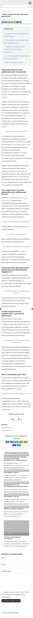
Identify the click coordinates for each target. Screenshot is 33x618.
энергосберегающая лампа (21, 144)
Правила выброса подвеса (14, 509)
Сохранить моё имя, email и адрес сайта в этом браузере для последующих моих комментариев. (15, 594)
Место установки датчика (14, 62)
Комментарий (6, 571)
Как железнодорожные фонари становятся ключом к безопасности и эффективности (15, 458)
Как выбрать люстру (11, 496)
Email (4, 564)
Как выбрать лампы (11, 472)
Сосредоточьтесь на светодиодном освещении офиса (16, 485)
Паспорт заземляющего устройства (12, 537)
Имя (3, 558)
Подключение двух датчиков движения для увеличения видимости (14, 49)
